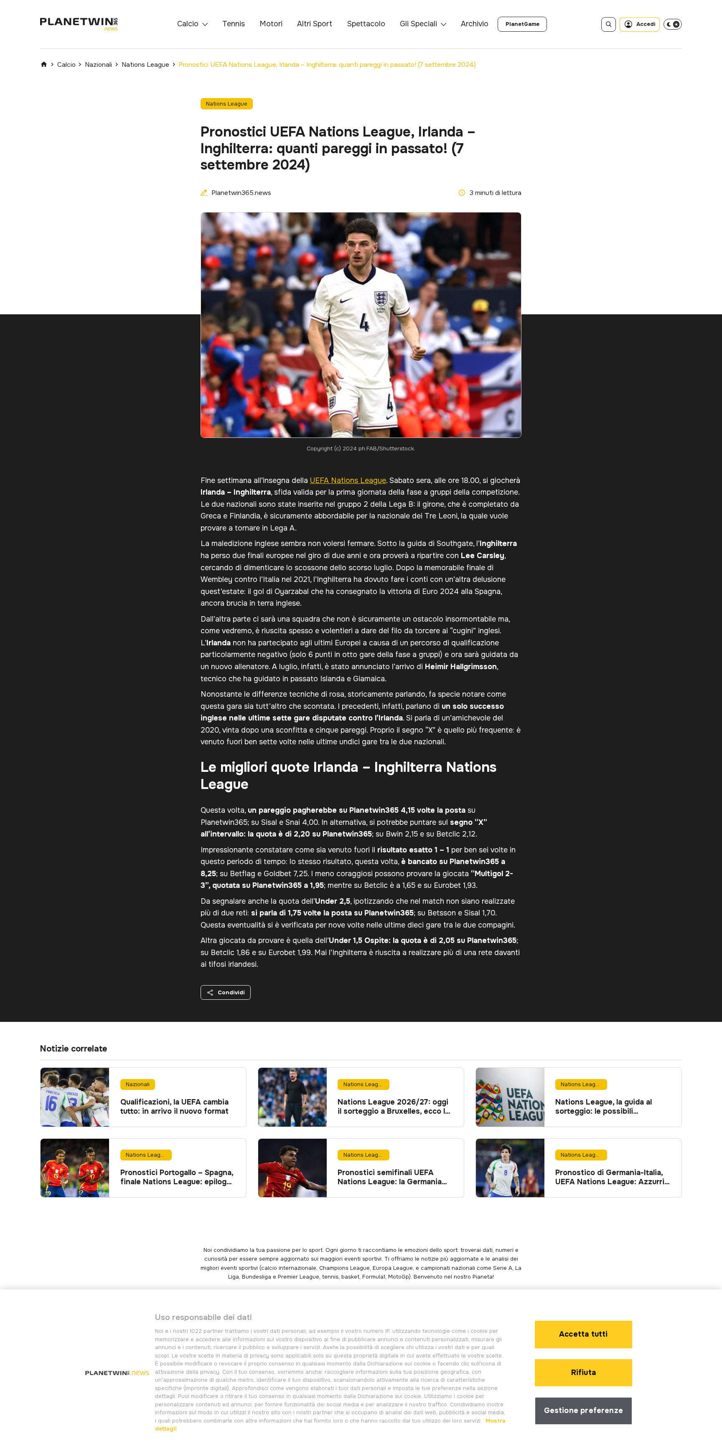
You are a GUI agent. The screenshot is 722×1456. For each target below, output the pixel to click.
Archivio (474, 23)
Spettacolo (366, 23)
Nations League (145, 65)
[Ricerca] (608, 24)
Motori (270, 23)
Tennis (233, 23)
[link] (522, 24)
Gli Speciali (418, 23)
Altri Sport (314, 23)
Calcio (187, 23)
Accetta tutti (583, 1334)
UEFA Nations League (348, 480)
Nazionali (98, 65)
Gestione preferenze (583, 1410)
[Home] (44, 64)
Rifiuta (583, 1372)
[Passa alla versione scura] (673, 24)
